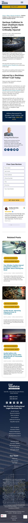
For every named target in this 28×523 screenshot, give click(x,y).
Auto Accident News (11, 261)
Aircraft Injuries (15, 411)
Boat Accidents (15, 415)
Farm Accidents (15, 427)
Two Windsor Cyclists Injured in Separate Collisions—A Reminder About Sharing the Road (14, 267)
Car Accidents (15, 417)
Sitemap (14, 519)
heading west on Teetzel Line (10, 65)
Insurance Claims (14, 429)
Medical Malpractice (14, 431)
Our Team (14, 456)
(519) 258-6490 (13, 399)
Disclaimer (14, 516)
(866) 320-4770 (14, 396)
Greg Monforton (11, 137)
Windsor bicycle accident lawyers (11, 90)
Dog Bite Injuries (14, 421)
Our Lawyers (14, 460)
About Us (14, 458)
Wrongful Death (14, 449)
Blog (8, 15)
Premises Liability (14, 443)
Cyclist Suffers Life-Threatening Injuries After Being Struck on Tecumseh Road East (13, 355)
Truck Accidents (14, 447)
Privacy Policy (14, 518)
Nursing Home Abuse (15, 435)
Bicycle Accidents (15, 15)
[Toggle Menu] (22, 2)
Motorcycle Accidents (15, 433)
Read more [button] (7, 221)
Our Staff (14, 463)
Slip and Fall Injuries (14, 445)
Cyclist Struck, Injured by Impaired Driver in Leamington (12, 312)
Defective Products (15, 419)
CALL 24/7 (15, 6)
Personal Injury (15, 441)
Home (4, 15)
